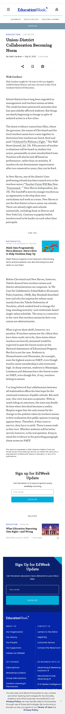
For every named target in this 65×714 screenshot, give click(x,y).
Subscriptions (13, 667)
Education (13, 34)
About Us (11, 626)
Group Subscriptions (16, 678)
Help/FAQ (42, 637)
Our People (11, 642)
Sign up (32, 600)
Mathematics (13, 241)
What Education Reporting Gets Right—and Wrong (21, 530)
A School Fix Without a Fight (29, 141)
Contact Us (43, 626)
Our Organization (14, 632)
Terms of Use (44, 707)
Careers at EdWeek (15, 653)
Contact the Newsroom (49, 648)
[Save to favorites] (32, 66)
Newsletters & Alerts (16, 673)
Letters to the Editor (47, 632)
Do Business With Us (48, 662)
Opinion (28, 34)
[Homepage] (32, 9)
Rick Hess (10, 538)
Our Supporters (13, 648)
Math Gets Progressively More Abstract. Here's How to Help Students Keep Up (21, 250)
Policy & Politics (31, 19)
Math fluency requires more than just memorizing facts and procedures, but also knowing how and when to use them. (30, 262)
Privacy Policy (13, 701)
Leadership (16, 19)
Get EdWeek (12, 662)
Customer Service (46, 642)
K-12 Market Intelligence (49, 684)
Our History (11, 637)
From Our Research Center (21, 244)
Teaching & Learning (51, 19)
